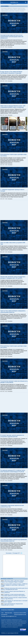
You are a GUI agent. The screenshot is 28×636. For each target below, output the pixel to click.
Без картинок (4, 614)
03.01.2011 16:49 (3, 321)
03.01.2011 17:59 (3, 286)
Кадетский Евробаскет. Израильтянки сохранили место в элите (12, 604)
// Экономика (9, 46)
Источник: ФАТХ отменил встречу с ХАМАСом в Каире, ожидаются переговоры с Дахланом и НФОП (14, 585)
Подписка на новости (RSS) (20, 612)
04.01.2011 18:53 (3, 46)
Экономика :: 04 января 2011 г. (13, 553)
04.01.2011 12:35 (3, 251)
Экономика (5, 6)
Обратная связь (8, 612)
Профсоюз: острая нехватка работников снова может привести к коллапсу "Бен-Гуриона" (13, 595)
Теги (2, 612)
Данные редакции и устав (20, 614)
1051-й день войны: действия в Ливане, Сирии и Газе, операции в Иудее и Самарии (12, 581)
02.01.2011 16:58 (3, 549)
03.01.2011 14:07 (3, 514)
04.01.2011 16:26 (3, 115)
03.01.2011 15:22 (3, 391)
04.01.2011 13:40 (3, 198)
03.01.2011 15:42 (3, 356)
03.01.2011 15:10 (3, 445)
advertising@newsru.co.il (11, 616)
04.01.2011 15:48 (3, 164)
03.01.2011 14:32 (3, 480)
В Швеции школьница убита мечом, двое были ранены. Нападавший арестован (14, 589)
